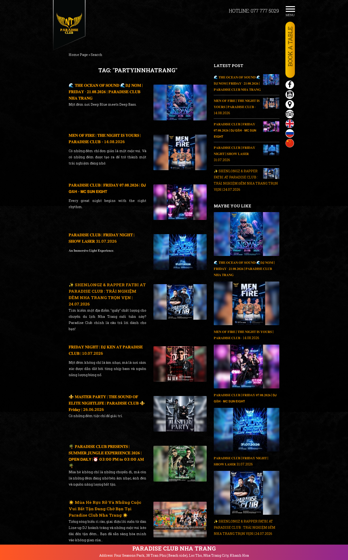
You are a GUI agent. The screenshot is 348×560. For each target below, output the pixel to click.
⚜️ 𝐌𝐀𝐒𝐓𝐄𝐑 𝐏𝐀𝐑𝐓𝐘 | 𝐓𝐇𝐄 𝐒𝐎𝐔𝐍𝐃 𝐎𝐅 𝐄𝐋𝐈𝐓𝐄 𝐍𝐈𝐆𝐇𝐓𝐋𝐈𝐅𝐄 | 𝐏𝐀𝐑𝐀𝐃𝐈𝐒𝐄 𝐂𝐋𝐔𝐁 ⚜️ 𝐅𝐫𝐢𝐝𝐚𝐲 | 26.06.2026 (107, 403)
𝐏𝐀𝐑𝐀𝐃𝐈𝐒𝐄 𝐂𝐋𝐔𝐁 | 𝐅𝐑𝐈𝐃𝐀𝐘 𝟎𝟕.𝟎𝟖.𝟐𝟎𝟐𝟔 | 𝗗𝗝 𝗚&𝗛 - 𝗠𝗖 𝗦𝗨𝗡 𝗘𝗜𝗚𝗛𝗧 (235, 130)
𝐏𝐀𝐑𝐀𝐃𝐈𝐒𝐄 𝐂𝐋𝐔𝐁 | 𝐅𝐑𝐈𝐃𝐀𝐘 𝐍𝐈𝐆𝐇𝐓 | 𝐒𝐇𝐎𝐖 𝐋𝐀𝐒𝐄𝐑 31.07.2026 (234, 153)
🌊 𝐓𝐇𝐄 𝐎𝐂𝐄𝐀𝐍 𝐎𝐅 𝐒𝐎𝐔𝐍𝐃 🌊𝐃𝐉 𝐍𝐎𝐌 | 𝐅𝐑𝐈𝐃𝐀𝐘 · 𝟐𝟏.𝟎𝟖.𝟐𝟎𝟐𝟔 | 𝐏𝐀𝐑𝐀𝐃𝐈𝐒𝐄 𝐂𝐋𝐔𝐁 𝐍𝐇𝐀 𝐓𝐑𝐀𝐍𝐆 (106, 91)
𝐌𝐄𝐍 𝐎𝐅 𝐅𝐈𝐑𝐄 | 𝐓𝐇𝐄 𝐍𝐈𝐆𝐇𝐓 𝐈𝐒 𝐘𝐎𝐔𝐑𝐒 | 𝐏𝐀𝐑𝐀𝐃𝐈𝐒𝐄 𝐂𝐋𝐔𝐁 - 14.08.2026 (237, 106)
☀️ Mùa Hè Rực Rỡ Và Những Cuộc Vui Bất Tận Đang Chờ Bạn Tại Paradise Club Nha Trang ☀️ (105, 509)
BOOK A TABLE (290, 47)
